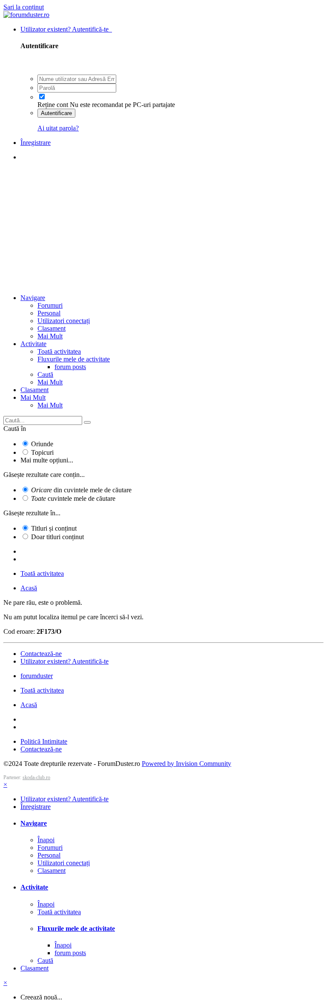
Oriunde (42, 444)
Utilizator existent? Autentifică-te (66, 29)
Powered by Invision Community (186, 763)
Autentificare (56, 113)
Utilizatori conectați (63, 320)
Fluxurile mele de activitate (73, 359)
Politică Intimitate (43, 741)
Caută (45, 374)
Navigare (32, 297)
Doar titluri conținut (57, 536)
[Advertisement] (163, 227)
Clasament (51, 328)
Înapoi (45, 839)
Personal (48, 313)
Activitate (33, 343)
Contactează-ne (41, 653)
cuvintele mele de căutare (73, 498)
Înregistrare (35, 142)
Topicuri (42, 452)
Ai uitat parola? (58, 128)
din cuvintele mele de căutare (81, 490)
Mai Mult (50, 336)
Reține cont (52, 104)
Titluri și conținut (54, 528)
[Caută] (87, 422)
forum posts (70, 366)
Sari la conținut (23, 7)
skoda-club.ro (36, 777)
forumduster (36, 675)
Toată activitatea (59, 351)
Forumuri (50, 305)
